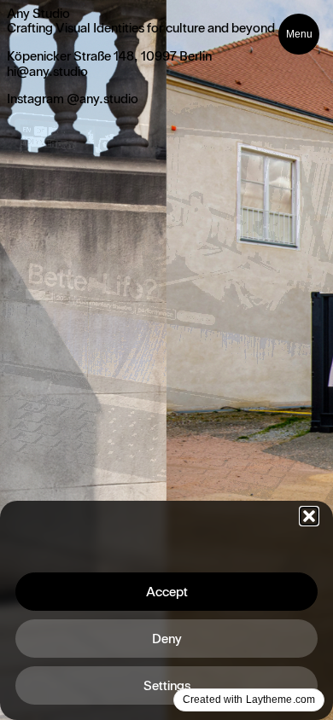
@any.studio (102, 99)
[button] (309, 516)
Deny (167, 639)
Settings (166, 686)
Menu (299, 34)
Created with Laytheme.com (249, 699)
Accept (167, 592)
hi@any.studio (47, 71)
